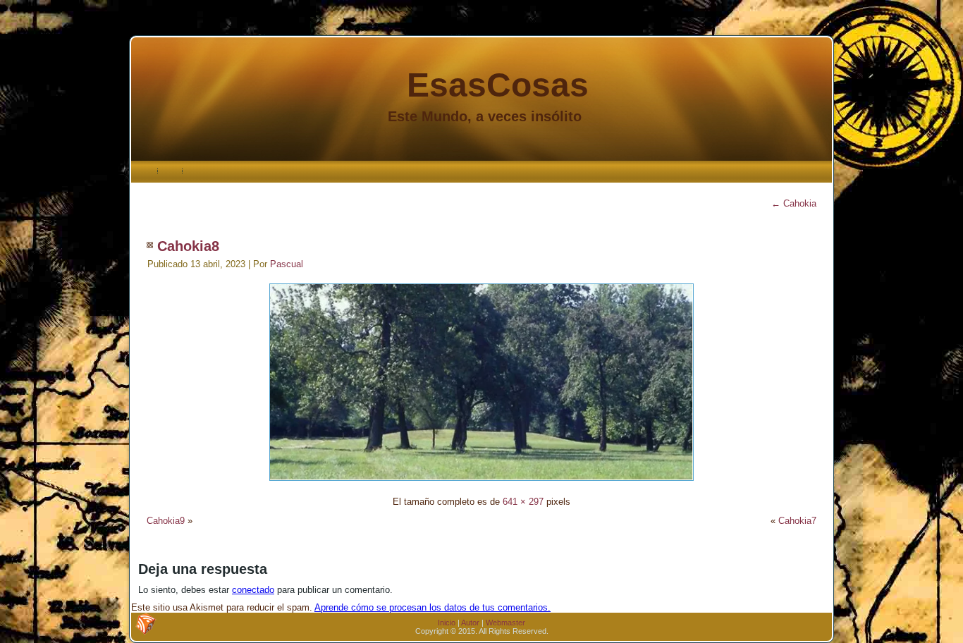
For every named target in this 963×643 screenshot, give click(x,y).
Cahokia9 (166, 520)
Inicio (446, 622)
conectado (253, 589)
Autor (470, 622)
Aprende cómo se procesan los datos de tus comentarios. (432, 607)
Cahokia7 (797, 520)
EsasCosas (498, 85)
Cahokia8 (188, 246)
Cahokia (793, 203)
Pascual (286, 264)
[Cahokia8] (481, 482)
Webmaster (505, 622)
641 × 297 (523, 501)
